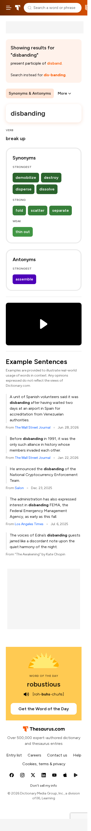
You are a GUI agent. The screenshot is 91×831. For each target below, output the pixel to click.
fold (19, 210)
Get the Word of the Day (43, 708)
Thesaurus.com (17, 8)
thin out (23, 231)
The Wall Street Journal (32, 427)
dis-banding (55, 75)
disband (54, 63)
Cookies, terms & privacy (43, 764)
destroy (51, 177)
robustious (43, 684)
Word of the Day (43, 676)
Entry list (14, 755)
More (62, 93)
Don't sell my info (43, 786)
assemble (24, 279)
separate (60, 210)
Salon (19, 488)
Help (77, 755)
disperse (24, 189)
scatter (37, 210)
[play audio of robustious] (26, 694)
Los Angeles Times (29, 524)
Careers (34, 755)
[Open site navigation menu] (9, 7)
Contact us (57, 755)
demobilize (26, 177)
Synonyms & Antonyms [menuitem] (30, 93)
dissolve (47, 189)
